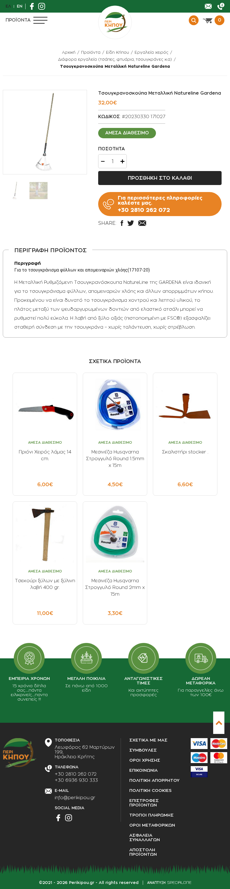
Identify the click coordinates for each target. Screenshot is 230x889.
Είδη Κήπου (117, 52)
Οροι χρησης (144, 760)
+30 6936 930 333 (76, 780)
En (19, 6)
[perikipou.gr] (115, 22)
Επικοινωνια (143, 770)
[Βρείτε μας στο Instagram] (43, 6)
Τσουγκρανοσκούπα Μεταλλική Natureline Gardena (115, 66)
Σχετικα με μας (148, 740)
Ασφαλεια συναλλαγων (144, 837)
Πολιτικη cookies (150, 791)
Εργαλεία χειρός (151, 52)
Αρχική (68, 52)
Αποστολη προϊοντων (143, 852)
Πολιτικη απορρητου (154, 780)
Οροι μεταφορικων (152, 825)
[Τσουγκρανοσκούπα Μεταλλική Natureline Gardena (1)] (45, 132)
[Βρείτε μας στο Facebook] (33, 6)
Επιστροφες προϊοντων (144, 803)
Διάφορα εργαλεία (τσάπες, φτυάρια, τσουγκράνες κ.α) (115, 59)
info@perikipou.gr (75, 798)
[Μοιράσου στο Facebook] (122, 223)
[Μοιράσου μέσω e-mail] (142, 223)
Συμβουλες (143, 750)
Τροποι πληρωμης (151, 815)
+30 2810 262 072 (75, 774)
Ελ (8, 6)
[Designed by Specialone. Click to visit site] (169, 882)
